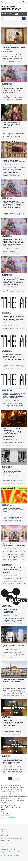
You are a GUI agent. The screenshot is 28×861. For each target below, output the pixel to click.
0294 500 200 (5, 815)
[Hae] (24, 18)
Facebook (4, 844)
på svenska (16, 855)
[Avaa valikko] (10, 2)
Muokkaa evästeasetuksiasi (8, 849)
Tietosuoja (4, 846)
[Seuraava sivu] (14, 779)
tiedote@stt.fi (5, 835)
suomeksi (3, 855)
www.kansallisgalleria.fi (8, 817)
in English (9, 855)
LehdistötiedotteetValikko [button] (12, 13)
